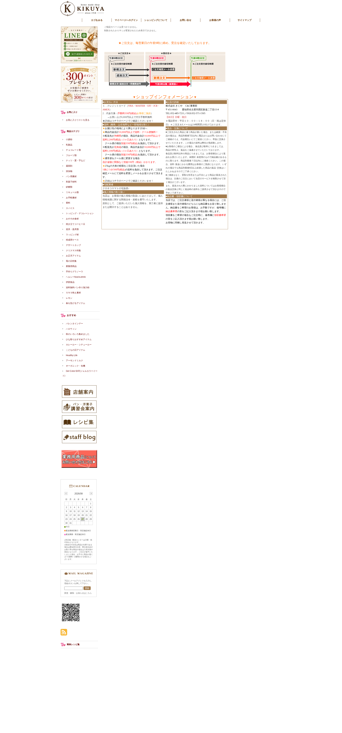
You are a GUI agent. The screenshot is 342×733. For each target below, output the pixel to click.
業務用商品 (71, 266)
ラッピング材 (72, 234)
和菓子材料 (71, 182)
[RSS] (64, 633)
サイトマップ (245, 20)
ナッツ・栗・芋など (75, 160)
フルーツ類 (71, 155)
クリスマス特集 (73, 250)
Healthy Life (71, 355)
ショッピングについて (155, 20)
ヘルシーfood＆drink (76, 277)
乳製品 (69, 145)
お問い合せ (185, 20)
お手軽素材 (71, 197)
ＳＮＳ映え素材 (73, 292)
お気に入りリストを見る (77, 120)
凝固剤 (69, 166)
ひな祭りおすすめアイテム (79, 339)
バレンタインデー (74, 323)
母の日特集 (71, 261)
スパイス (70, 208)
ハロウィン (71, 329)
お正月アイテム (73, 255)
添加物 (70, 171)
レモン (69, 298)
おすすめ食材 (72, 218)
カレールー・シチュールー (79, 344)
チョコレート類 (73, 150)
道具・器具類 (72, 229)
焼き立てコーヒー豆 (75, 224)
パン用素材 (71, 176)
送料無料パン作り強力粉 (77, 287)
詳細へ (143, 128)
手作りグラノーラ (74, 271)
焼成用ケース (72, 240)
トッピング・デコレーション (80, 213)
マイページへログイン (126, 20)
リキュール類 (72, 192)
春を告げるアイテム (75, 303)
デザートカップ (73, 245)
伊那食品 (70, 282)
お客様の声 (215, 20)
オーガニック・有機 (75, 366)
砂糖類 (69, 187)
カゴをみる (97, 20)
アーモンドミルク (74, 360)
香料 (68, 203)
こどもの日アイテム (75, 350)
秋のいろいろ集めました (77, 334)
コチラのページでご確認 (124, 120)
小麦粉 (69, 139)
